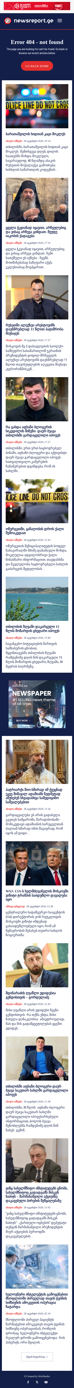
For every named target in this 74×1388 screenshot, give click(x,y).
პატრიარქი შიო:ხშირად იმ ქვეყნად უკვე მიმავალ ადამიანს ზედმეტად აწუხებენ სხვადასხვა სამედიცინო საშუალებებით (34, 796)
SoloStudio (44, 1376)
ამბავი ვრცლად (15, 906)
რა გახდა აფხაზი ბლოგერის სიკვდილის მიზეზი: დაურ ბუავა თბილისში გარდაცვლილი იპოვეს (33, 431)
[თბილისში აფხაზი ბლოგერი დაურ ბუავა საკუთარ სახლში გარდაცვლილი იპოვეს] (37, 1058)
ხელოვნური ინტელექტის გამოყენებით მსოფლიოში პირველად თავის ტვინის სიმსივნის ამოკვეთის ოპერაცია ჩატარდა (37, 1300)
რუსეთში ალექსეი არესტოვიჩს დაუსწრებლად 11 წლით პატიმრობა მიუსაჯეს (34, 329)
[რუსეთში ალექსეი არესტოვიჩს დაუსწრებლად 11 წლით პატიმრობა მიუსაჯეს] (37, 297)
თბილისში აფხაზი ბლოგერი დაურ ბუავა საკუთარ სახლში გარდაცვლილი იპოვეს (37, 1090)
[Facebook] (28, 1382)
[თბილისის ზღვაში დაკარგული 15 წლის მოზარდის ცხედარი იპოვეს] (37, 599)
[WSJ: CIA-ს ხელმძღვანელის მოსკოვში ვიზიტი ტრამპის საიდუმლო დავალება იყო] (37, 863)
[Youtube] (46, 1382)
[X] (37, 1382)
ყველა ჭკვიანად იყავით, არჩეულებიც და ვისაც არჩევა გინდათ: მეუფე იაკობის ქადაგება (36, 232)
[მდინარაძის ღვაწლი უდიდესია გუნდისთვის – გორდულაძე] (37, 965)
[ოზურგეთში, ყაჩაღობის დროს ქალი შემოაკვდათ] (37, 501)
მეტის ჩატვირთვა (35, 1357)
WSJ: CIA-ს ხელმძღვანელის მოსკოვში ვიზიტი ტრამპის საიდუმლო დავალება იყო (37, 895)
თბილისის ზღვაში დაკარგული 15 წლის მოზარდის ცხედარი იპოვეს (32, 629)
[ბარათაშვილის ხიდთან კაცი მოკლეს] (37, 106)
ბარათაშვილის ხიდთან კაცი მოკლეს (35, 134)
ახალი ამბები (14, 141)
